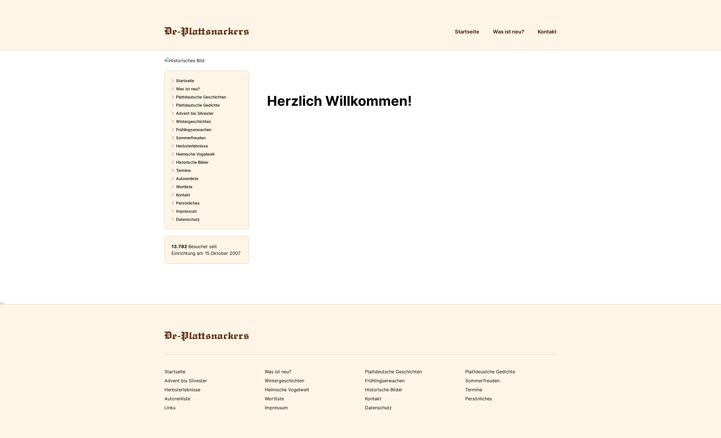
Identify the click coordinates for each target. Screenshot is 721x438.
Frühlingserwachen (193, 129)
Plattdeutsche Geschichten (201, 97)
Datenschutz (188, 219)
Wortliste (184, 186)
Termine (183, 170)
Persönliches (188, 203)
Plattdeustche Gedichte (490, 371)
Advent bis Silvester (194, 113)
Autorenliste (187, 178)
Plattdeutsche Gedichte (198, 105)
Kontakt (547, 32)
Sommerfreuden (191, 137)
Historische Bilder (192, 162)
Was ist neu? (508, 32)
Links (169, 407)
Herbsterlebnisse (192, 145)
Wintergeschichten (193, 121)
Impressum (186, 211)
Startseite (467, 32)
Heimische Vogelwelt (195, 154)
